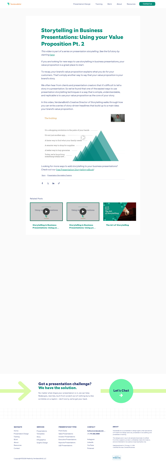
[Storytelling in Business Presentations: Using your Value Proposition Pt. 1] (83, 211)
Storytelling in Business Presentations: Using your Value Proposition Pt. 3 (46, 226)
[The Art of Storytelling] (119, 211)
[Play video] (83, 137)
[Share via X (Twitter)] (48, 183)
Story (44, 175)
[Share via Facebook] (42, 183)
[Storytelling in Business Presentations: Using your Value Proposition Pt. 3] (46, 211)
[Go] (121, 395)
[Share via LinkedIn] (53, 183)
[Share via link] (59, 183)
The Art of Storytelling (117, 225)
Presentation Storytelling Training (59, 175)
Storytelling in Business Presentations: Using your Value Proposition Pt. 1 (82, 226)
